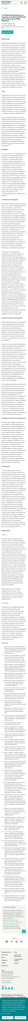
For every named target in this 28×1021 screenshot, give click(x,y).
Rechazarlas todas (8, 1017)
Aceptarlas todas (20, 1017)
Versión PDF (8, 32)
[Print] (21, 941)
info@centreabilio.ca (6, 982)
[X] (11, 941)
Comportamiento (6, 952)
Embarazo (4, 960)
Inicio (15, 952)
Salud (3, 957)
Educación (5, 955)
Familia (4, 963)
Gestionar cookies (6, 1013)
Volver (5, 8)
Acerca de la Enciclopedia (17, 955)
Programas (5, 965)
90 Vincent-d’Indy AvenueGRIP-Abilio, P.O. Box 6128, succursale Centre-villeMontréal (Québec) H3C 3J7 (10, 976)
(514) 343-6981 (7, 981)
